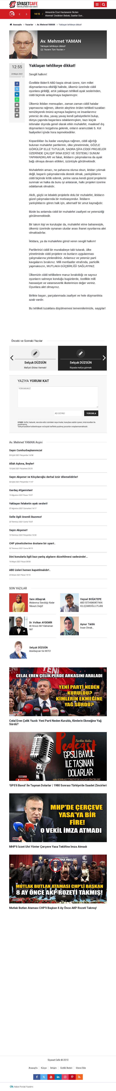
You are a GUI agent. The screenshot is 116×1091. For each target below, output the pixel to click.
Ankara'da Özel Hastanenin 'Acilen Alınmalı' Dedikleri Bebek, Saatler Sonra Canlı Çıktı (64, 14)
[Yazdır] (17, 110)
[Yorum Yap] (17, 115)
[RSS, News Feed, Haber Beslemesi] (79, 1077)
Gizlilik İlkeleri (66, 1068)
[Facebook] (17, 84)
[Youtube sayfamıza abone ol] (50, 1077)
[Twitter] (17, 89)
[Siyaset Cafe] (23, 4)
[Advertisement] (58, 940)
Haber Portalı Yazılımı (23, 1087)
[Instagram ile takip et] (65, 1077)
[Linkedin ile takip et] (58, 1077)
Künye (44, 1068)
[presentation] (19, 14)
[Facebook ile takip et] (36, 1077)
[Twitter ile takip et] (43, 1077)
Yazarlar (29, 24)
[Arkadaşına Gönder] (17, 105)
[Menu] (97, 4)
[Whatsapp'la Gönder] (17, 99)
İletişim (53, 1068)
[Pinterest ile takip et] (72, 1077)
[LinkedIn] (17, 94)
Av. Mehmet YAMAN (46, 24)
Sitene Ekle (81, 1068)
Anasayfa (17, 24)
